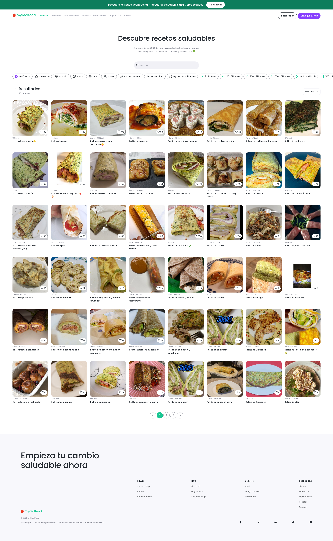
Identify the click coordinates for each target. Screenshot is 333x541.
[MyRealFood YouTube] (311, 522)
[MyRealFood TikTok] (293, 522)
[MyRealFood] (24, 15)
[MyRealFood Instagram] (258, 522)
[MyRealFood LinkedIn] (275, 522)
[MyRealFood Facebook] (240, 522)
